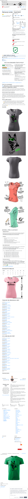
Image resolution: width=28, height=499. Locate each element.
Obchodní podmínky (6, 417)
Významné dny (18, 431)
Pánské (14, 15)
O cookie (5, 419)
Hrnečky (17, 413)
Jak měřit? (5, 414)
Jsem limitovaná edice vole (5, 314)
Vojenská (17, 430)
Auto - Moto (17, 412)
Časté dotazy (5, 411)
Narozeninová (17, 422)
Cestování (17, 414)
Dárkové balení (5, 413)
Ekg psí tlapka (4, 325)
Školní (16, 428)
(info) (17, 56)
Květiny (17, 420)
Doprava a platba (6, 412)
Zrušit (25, 9)
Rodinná (17, 425)
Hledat (22, 9)
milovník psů (3, 58)
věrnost (17, 58)
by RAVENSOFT (24, 453)
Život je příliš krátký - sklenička (6, 308)
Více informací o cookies (13, 495)
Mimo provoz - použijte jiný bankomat (7, 330)
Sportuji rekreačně (4, 319)
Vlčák (19, 58)
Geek (16, 417)
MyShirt (17, 433)
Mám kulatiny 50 (4, 366)
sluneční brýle (14, 58)
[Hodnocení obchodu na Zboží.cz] (20, 449)
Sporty (17, 427)
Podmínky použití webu (7, 418)
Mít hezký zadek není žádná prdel (6, 333)
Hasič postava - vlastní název (6, 369)
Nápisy (17, 423)
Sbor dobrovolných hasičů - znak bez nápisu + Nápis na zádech (10, 358)
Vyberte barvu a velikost (16, 39)
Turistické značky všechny (5, 355)
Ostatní (23, 15)
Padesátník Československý (5, 344)
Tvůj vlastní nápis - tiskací (5, 347)
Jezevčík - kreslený (4, 311)
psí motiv (11, 58)
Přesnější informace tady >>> (6, 68)
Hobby (17, 418)
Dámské (17, 15)
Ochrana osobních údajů (7, 416)
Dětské (20, 15)
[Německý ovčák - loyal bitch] (14, 143)
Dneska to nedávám (4, 303)
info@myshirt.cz (24, 379)
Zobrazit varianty (3, 486)
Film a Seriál (17, 416)
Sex (16, 426)
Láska (16, 421)
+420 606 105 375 (17, 438)
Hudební (17, 419)
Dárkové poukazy (18, 411)
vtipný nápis (21, 58)
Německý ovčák (8, 58)
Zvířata (17, 432)
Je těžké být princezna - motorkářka (7, 322)
